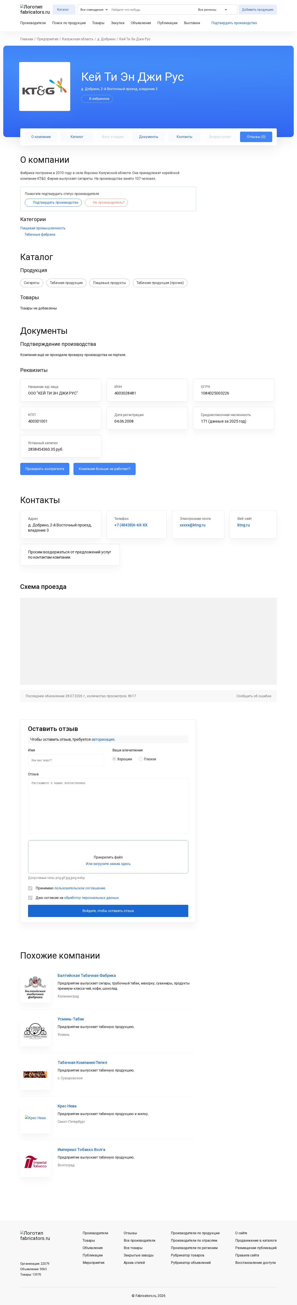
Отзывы (130, 1233)
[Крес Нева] (35, 1118)
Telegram (36, 1248)
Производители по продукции (195, 1233)
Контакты (184, 137)
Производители (33, 23)
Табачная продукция (66, 283)
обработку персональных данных (91, 898)
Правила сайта (247, 1255)
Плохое (150, 759)
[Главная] (35, 9)
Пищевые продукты (109, 283)
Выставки (192, 23)
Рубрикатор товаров (187, 1255)
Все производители (139, 1240)
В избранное (99, 99)
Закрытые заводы (139, 1255)
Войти (275, 23)
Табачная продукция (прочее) (160, 283)
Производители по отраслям (194, 1240)
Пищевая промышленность (42, 228)
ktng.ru (243, 525)
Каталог (76, 137)
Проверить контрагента (44, 469)
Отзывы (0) (256, 137)
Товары (98, 23)
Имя (31, 750)
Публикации (167, 23)
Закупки (117, 23)
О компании (41, 137)
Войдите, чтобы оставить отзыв (108, 911)
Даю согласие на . (77, 898)
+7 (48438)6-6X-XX (130, 525)
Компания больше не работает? (104, 469)
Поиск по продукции (69, 23)
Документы (148, 137)
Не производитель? (109, 202)
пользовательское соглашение (79, 888)
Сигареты (32, 283)
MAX (47, 1248)
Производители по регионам (194, 1248)
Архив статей (134, 1263)
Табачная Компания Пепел (82, 1062)
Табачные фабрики (40, 234)
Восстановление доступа (255, 1263)
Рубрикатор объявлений (191, 1263)
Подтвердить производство (234, 23)
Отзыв (33, 774)
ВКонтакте (24, 1248)
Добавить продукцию (258, 9)
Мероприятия (93, 1263)
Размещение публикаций (256, 1248)
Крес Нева (67, 1106)
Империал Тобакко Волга (81, 1149)
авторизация (103, 739)
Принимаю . (71, 888)
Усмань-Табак (71, 1019)
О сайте (241, 1233)
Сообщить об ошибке (254, 696)
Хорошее (124, 759)
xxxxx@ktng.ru (192, 525)
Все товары (133, 1248)
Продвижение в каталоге (256, 1240)
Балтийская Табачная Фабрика (87, 975)
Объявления (141, 23)
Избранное (267, 23)
